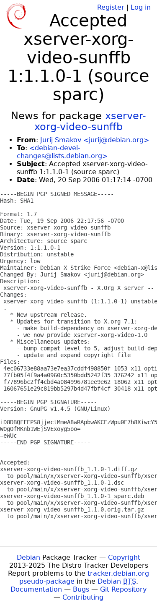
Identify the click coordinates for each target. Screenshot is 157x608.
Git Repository (123, 589)
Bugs (81, 589)
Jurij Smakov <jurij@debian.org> (94, 140)
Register (110, 7)
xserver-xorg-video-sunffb (90, 121)
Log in (141, 7)
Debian (28, 557)
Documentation (36, 589)
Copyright (124, 557)
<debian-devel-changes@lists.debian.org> (62, 152)
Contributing (82, 597)
